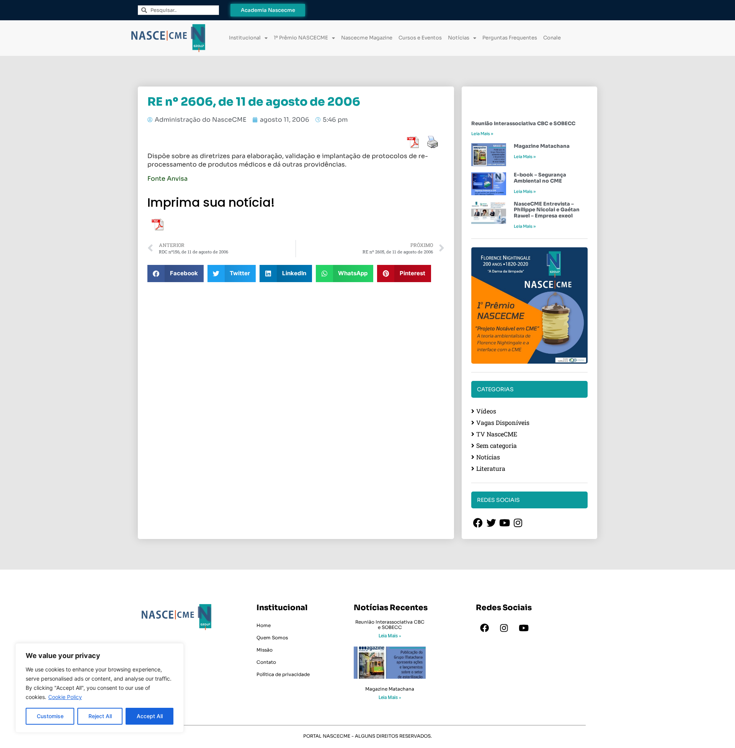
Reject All (100, 716)
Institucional (245, 37)
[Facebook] (484, 628)
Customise (50, 716)
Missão (264, 650)
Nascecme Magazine (366, 37)
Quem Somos (272, 637)
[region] (99, 688)
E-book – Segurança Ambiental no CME (540, 177)
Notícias (458, 37)
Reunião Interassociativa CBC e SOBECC (523, 123)
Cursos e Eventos (420, 37)
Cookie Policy (65, 697)
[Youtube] (523, 628)
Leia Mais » (482, 133)
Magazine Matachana (542, 146)
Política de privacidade (283, 674)
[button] (175, 273)
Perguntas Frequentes (509, 37)
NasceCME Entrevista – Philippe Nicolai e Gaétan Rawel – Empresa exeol (547, 210)
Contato (266, 662)
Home (263, 625)
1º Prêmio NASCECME (301, 37)
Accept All (150, 716)
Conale (552, 37)
